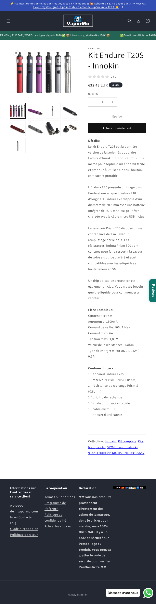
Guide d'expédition (24, 529)
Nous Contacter (21, 517)
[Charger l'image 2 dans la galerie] (35, 110)
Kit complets (127, 441)
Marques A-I (97, 447)
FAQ (13, 523)
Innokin (110, 441)
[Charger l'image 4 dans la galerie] (70, 110)
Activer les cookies (58, 526)
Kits (140, 441)
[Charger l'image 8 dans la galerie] (70, 128)
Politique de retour (24, 535)
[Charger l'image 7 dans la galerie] (53, 128)
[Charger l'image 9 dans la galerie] (18, 145)
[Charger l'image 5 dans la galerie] (18, 128)
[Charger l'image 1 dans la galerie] (18, 110)
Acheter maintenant (117, 128)
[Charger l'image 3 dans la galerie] (53, 110)
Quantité (93, 94)
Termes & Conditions (59, 497)
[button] (8, 20)
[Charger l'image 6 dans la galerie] (35, 128)
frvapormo (82, 594)
